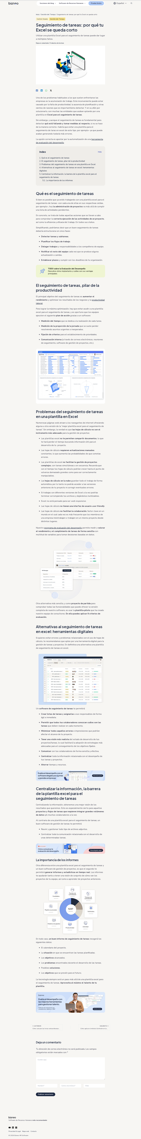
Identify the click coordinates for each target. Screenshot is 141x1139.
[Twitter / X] (51, 90)
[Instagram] (16, 1128)
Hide (100, 152)
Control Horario (42, 19)
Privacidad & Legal (15, 1131)
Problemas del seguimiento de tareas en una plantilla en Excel (67, 164)
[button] (55, 3)
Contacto (34, 1131)
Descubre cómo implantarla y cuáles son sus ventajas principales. (70, 271)
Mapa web (25, 1131)
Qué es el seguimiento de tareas (54, 158)
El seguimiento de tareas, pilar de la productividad (62, 161)
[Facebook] (37, 90)
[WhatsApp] (46, 90)
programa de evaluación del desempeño (63, 527)
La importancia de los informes (57, 180)
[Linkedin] (42, 90)
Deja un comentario (42, 43)
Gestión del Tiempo (57, 19)
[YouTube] (10, 1128)
